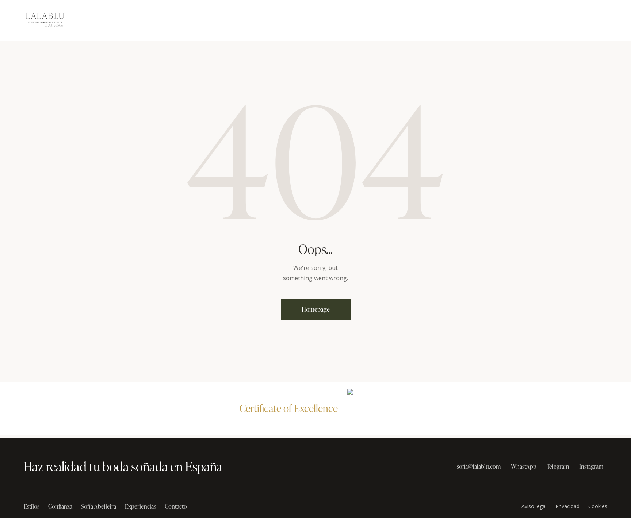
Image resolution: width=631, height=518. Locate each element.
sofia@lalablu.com (479, 467)
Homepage (316, 309)
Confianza (60, 506)
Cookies (597, 506)
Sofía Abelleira (98, 506)
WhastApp (523, 467)
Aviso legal (534, 506)
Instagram (591, 467)
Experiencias (140, 506)
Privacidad (567, 506)
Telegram (558, 467)
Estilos (31, 506)
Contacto (176, 506)
